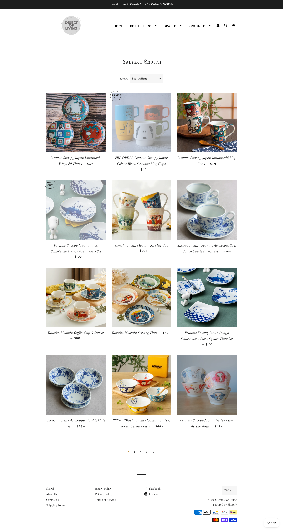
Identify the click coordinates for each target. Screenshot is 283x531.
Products (198, 26)
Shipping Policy (55, 505)
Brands (171, 26)
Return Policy (103, 488)
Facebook (154, 488)
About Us (51, 494)
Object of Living (227, 499)
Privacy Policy (103, 494)
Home (118, 26)
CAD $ (227, 490)
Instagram (154, 494)
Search (50, 488)
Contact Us (52, 499)
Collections (141, 26)
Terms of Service (105, 499)
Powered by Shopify (225, 504)
